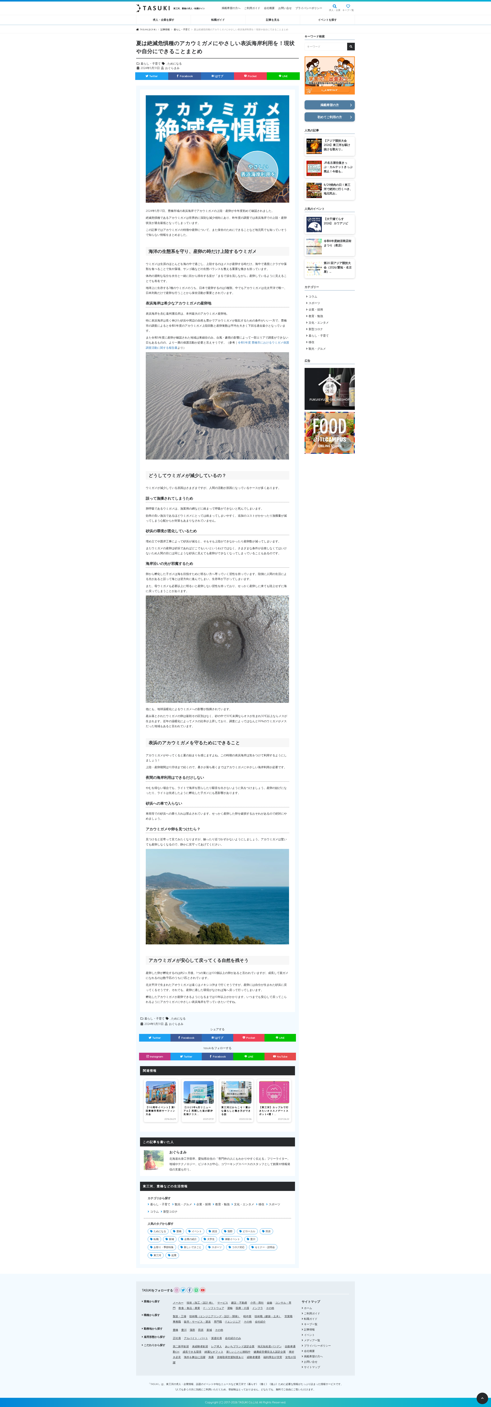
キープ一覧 (348, 10)
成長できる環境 (192, 1352)
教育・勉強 (222, 1204)
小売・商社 (257, 1302)
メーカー (178, 1302)
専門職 (218, 1321)
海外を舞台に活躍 (194, 1357)
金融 (269, 1302)
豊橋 (178, 1231)
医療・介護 (242, 1308)
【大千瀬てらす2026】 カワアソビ (336, 221)
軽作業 (247, 1316)
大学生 (211, 1239)
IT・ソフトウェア (213, 1308)
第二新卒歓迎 (181, 1346)
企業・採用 (203, 1204)
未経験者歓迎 (200, 1346)
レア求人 (216, 1346)
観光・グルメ (183, 1204)
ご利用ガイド (252, 8)
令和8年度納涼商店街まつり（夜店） (337, 243)
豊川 (252, 1239)
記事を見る (272, 19)
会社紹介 (260, 1321)
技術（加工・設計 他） (200, 1302)
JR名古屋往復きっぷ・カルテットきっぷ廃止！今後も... (338, 167)
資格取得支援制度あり (230, 1357)
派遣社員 (216, 1338)
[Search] (351, 46)
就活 (214, 1231)
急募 (211, 1357)
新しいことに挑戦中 (238, 1352)
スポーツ (274, 1204)
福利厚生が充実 (272, 1357)
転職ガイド (218, 19)
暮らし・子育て (151, 63)
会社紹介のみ (233, 1338)
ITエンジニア (233, 1321)
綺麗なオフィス (213, 1352)
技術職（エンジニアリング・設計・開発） (214, 1316)
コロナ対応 (238, 1247)
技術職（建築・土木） (268, 1316)
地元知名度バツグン (270, 1346)
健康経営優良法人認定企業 (270, 1352)
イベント (197, 1231)
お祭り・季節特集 (164, 1247)
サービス (222, 1302)
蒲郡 (229, 1231)
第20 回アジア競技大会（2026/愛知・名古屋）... (338, 267)
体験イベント (232, 1239)
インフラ (257, 1308)
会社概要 (269, 8)
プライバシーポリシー (308, 8)
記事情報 (309, 1329)
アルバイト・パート (196, 1338)
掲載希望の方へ (231, 8)
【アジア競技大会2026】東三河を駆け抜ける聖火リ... (337, 145)
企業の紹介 (190, 1239)
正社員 (177, 1338)
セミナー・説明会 (265, 1247)
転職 (156, 1239)
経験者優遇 (253, 1357)
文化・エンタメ (244, 1204)
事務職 (177, 1321)
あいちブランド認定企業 (240, 1346)
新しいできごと (192, 1247)
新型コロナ (170, 1211)
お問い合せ (285, 8)
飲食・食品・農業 (189, 1308)
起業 (173, 1255)
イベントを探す (327, 19)
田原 (268, 1231)
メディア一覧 (312, 1340)
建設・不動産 (239, 1302)
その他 (270, 1308)
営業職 (288, 1316)
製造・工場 (179, 1316)
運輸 (230, 1308)
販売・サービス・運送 (197, 1321)
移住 (261, 1204)
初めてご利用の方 (329, 117)
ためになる (174, 63)
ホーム (308, 1308)
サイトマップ (312, 1367)
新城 (171, 1239)
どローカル (249, 1231)
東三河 (157, 1255)
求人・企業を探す (163, 19)
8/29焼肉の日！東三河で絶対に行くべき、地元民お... (338, 189)
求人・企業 (334, 10)
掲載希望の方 (329, 105)
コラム (154, 1211)
